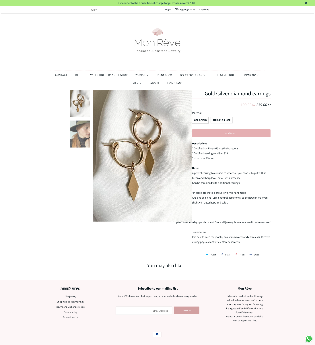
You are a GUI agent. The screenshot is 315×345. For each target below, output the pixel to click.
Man (136, 83)
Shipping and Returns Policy (70, 301)
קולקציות (250, 75)
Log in (168, 9)
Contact (61, 75)
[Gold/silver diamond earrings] (142, 156)
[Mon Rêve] (157, 41)
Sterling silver (222, 120)
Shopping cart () (186, 9)
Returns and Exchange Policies (70, 306)
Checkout (204, 9)
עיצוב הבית (165, 75)
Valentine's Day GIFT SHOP (109, 75)
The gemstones (225, 75)
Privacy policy (70, 312)
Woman (140, 75)
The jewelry (70, 296)
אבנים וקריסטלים (191, 75)
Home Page (174, 83)
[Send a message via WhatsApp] (309, 339)
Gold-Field (200, 120)
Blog (78, 75)
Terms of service (70, 317)
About (155, 83)
